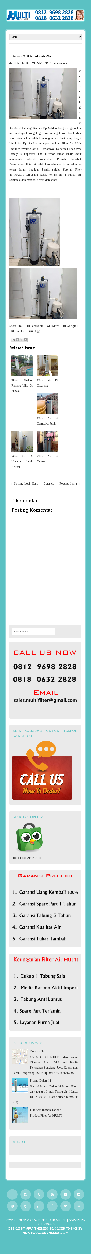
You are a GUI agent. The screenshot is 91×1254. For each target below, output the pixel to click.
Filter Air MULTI (52, 1220)
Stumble (19, 331)
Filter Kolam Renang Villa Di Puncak (22, 385)
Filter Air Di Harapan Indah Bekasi (22, 461)
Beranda (49, 483)
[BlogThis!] (17, 340)
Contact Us (37, 1051)
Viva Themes (37, 1228)
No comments (58, 63)
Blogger (48, 1224)
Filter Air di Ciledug (30, 56)
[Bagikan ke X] (21, 340)
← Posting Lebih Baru (24, 483)
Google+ (72, 326)
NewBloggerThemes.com (45, 1232)
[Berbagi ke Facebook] (25, 340)
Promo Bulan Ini (40, 1080)
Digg (36, 331)
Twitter (54, 326)
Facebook (36, 326)
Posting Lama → (70, 483)
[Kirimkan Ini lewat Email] (13, 340)
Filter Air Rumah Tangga (45, 1109)
